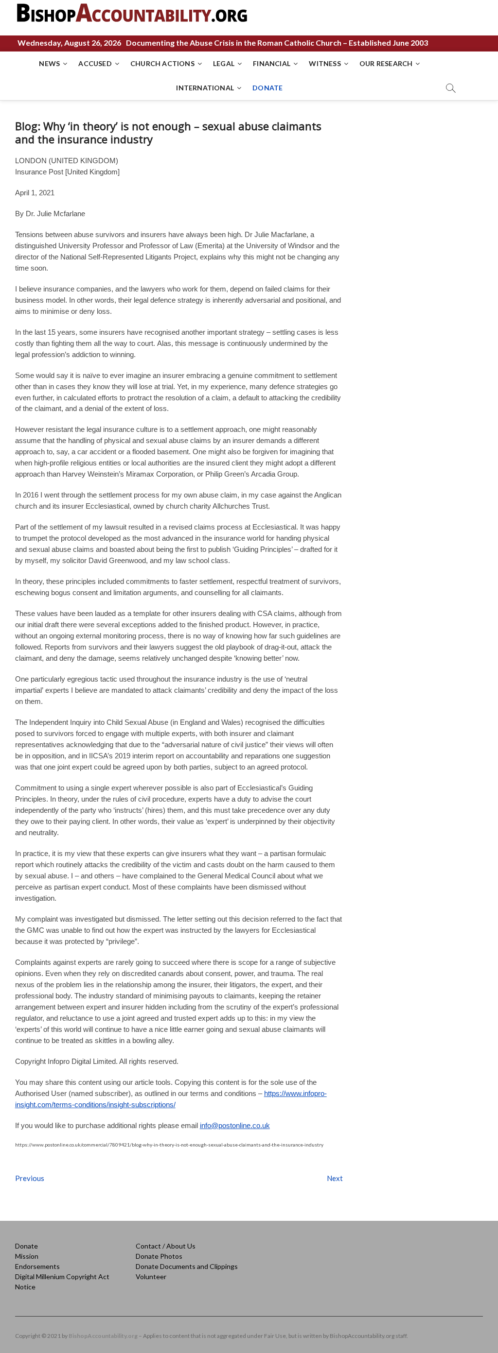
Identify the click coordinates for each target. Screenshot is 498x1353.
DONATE (267, 88)
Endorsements (37, 1266)
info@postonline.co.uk (235, 1125)
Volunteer (151, 1276)
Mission (26, 1256)
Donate (26, 1246)
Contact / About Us (166, 1246)
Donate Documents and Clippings (187, 1266)
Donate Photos (159, 1256)
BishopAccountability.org (103, 1335)
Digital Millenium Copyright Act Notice (62, 1281)
